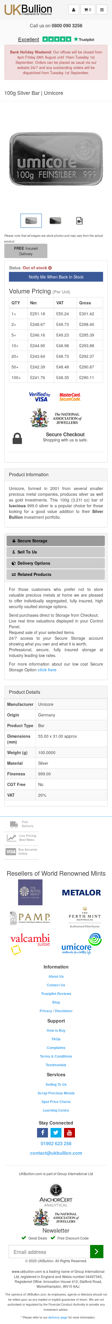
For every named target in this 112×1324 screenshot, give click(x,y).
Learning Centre (56, 1110)
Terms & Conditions (56, 1056)
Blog (56, 1002)
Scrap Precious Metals (56, 1093)
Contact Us (56, 984)
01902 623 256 (56, 1143)
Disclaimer (64, 1010)
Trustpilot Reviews (56, 993)
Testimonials (56, 1064)
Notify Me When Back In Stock (56, 277)
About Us (56, 976)
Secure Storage (31, 540)
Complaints (56, 1047)
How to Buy (56, 1030)
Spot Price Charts (56, 1101)
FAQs (56, 1038)
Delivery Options (33, 563)
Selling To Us (56, 1084)
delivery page (57, 1317)
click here (47, 669)
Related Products (33, 574)
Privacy (46, 1010)
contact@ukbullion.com (56, 1153)
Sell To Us (26, 552)
